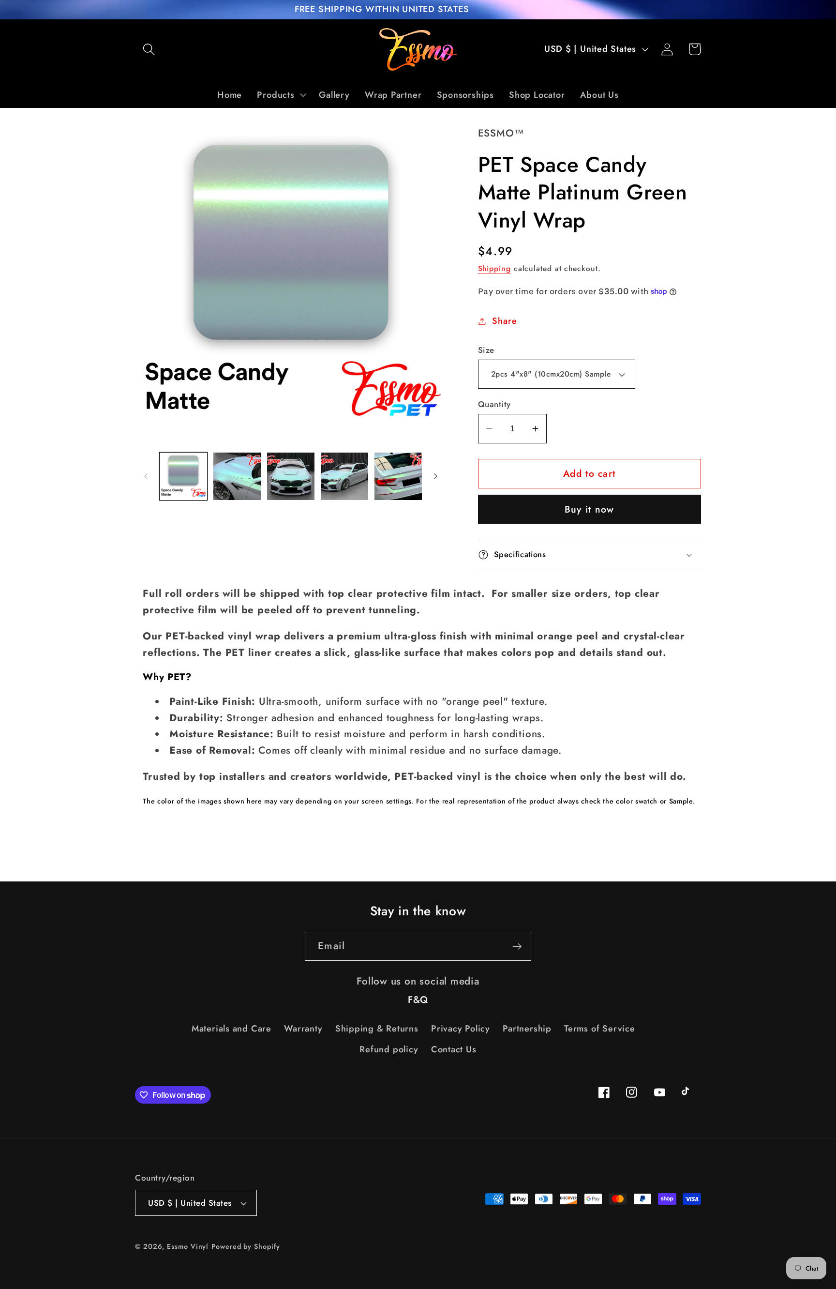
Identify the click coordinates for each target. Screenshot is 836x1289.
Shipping (494, 268)
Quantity (494, 404)
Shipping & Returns (376, 1028)
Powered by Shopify (245, 1246)
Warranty (303, 1028)
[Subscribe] (517, 946)
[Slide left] (145, 476)
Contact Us (454, 1049)
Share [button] (504, 321)
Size (486, 350)
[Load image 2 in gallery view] (237, 476)
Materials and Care (231, 1028)
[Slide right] (436, 476)
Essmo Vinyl (188, 1246)
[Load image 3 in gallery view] (290, 476)
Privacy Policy (460, 1028)
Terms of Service (599, 1028)
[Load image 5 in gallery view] (398, 476)
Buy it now (589, 509)
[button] (149, 49)
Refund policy (388, 1049)
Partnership (527, 1028)
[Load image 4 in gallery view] (344, 476)
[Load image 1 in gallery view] (183, 476)
